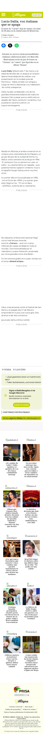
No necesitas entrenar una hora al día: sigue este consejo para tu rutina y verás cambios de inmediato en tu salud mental (31, 470)
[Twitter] (10, 46)
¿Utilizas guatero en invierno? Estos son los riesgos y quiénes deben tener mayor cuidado (12, 661)
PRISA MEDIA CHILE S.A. (14, 717)
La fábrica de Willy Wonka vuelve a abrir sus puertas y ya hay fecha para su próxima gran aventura (31, 613)
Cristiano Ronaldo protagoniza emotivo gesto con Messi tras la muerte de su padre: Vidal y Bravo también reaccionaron (12, 614)
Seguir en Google (21, 405)
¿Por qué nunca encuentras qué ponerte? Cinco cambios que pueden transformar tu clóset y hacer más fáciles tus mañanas (11, 566)
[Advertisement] (21, 129)
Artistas (7, 369)
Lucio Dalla (20, 369)
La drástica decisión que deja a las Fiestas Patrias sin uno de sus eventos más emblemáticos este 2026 (31, 516)
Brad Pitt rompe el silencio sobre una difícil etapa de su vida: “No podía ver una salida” (31, 564)
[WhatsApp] (17, 46)
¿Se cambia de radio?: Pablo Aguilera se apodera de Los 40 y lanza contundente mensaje (11, 469)
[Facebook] (4, 46)
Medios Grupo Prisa (21, 695)
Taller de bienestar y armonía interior (24, 382)
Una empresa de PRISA (21, 689)
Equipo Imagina (8, 35)
